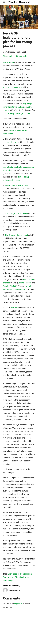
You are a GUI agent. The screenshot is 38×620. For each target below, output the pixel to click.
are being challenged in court (18, 113)
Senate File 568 (9, 286)
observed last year (11, 142)
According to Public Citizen (16, 185)
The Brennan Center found (16, 235)
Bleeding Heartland (19, 2)
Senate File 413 (24, 283)
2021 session (13, 574)
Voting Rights (9, 580)
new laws (15, 307)
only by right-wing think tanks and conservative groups (18, 106)
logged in (18, 604)
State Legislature (22, 577)
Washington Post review (17, 213)
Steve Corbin (8, 56)
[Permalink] (3, 52)
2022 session (26, 574)
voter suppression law (12, 87)
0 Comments (21, 56)
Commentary (8, 577)
